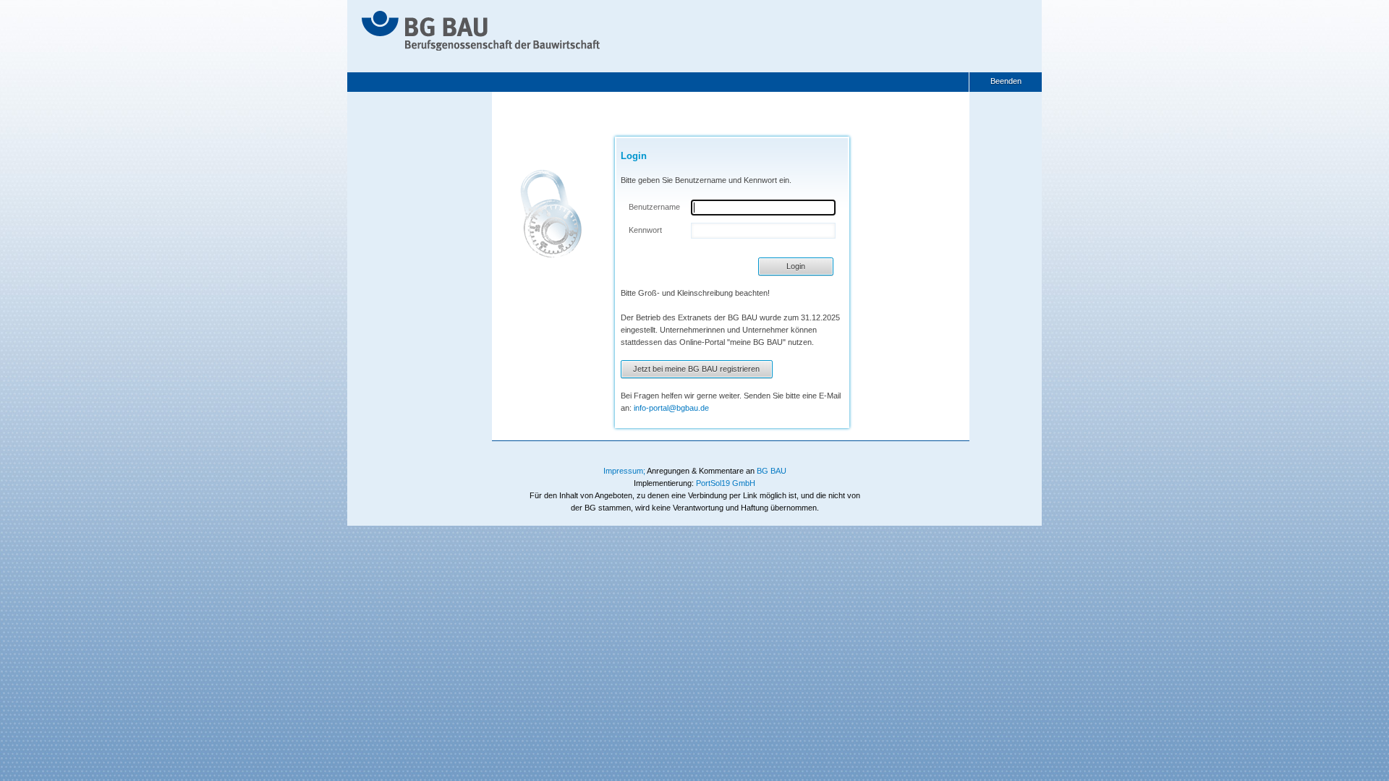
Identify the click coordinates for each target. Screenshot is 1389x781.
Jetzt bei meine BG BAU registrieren (696, 368)
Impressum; (624, 470)
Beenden (1005, 81)
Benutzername (654, 206)
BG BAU (771, 470)
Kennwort (645, 230)
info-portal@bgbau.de (671, 408)
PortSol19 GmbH (725, 483)
